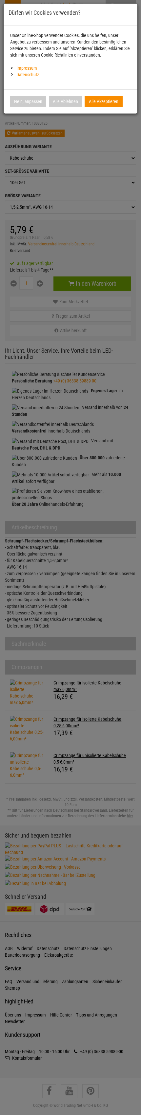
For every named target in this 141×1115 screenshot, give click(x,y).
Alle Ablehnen (65, 101)
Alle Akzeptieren (103, 101)
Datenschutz (27, 74)
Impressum (26, 68)
